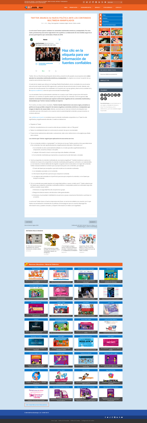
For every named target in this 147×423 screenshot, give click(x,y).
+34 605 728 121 (45, 412)
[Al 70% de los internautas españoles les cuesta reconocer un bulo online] (34, 239)
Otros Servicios (107, 7)
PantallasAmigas (104, 103)
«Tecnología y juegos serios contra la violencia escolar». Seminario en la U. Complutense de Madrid (69, 248)
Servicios (97, 7)
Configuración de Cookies (87, 420)
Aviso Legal (54, 420)
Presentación (73, 7)
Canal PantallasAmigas (109, 25)
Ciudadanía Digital (86, 7)
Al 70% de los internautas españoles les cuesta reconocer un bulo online (33, 247)
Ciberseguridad (54, 23)
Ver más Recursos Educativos (36, 405)
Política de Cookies (75, 420)
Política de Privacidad (63, 420)
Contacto (118, 7)
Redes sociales (76, 23)
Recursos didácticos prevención (108, 74)
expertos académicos (37, 90)
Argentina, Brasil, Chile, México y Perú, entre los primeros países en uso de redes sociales (87, 248)
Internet (71, 23)
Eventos (105, 18)
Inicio (65, 7)
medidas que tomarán (37, 117)
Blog (49, 23)
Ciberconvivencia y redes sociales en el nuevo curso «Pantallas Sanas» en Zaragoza (52, 250)
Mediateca (106, 21)
